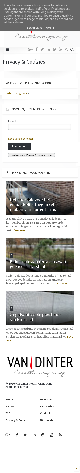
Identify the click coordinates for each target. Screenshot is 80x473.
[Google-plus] (30, 49)
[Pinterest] (54, 49)
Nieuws (10, 406)
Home (9, 399)
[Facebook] (37, 49)
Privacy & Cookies (17, 420)
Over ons (46, 399)
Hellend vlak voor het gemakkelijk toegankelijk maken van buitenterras (34, 205)
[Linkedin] (48, 49)
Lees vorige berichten (21, 138)
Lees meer (20, 230)
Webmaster (47, 420)
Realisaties (47, 406)
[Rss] (66, 49)
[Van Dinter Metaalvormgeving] (40, 41)
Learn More (34, 27)
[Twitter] (42, 49)
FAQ (8, 413)
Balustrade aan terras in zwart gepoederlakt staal (38, 264)
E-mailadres (15, 121)
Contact (45, 413)
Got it (50, 27)
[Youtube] (60, 49)
